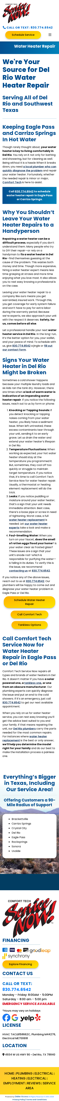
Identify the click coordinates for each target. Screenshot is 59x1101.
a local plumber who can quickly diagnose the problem (29, 168)
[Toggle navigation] (50, 34)
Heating (18, 1078)
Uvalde (16, 851)
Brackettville (20, 819)
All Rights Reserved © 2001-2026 (41, 1097)
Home (9, 1073)
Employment (14, 1083)
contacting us (18, 571)
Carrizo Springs (21, 823)
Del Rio (16, 833)
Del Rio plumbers (24, 729)
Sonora (16, 846)
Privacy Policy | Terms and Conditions (29, 1099)
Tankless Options (29, 625)
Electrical (44, 1073)
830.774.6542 (42, 27)
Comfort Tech (11, 182)
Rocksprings (19, 842)
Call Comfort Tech (29, 614)
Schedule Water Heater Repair (29, 602)
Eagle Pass (18, 837)
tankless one (32, 683)
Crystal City (19, 828)
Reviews (34, 1083)
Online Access (21, 1096)
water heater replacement (27, 520)
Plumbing (24, 1073)
